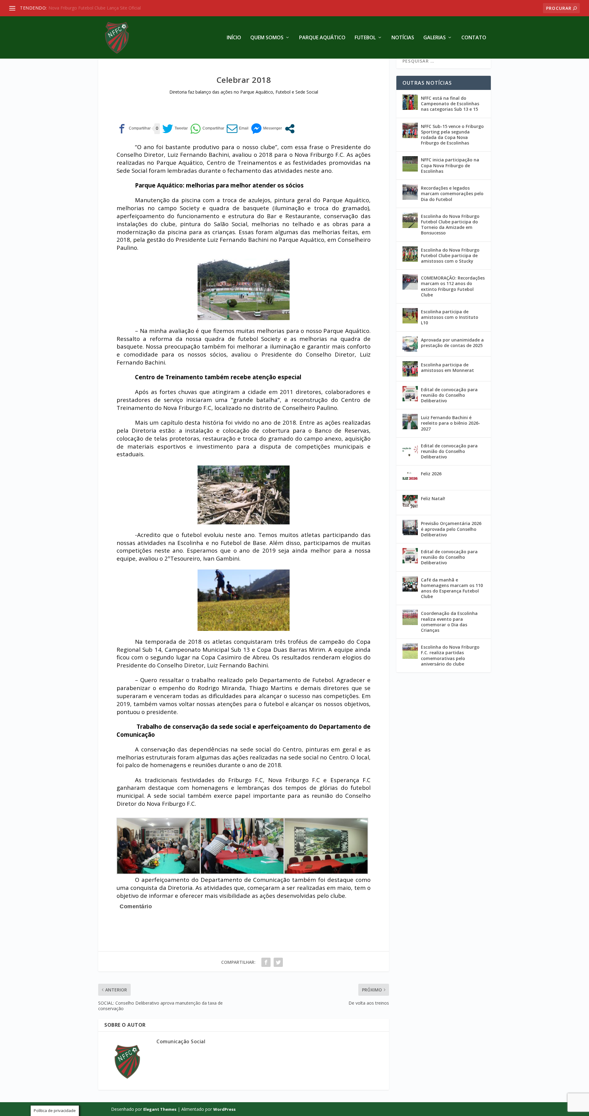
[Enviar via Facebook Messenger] (266, 128)
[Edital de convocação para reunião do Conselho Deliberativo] (410, 393)
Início (234, 38)
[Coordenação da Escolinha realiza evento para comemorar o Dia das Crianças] (410, 617)
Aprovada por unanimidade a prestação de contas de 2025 (452, 342)
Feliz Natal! (433, 498)
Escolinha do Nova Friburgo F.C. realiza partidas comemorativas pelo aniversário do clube (450, 655)
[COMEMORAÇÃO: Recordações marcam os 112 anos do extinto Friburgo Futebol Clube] (410, 282)
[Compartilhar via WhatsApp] (207, 128)
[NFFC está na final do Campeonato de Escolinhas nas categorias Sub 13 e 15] (410, 102)
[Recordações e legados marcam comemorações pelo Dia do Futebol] (410, 192)
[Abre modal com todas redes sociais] (289, 128)
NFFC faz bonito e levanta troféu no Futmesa (96, 8)
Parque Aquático (322, 38)
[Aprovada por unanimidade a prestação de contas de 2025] (410, 344)
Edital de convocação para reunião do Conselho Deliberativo (449, 395)
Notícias (402, 38)
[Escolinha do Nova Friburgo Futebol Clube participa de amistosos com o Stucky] (410, 254)
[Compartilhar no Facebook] (134, 128)
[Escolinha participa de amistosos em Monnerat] (410, 369)
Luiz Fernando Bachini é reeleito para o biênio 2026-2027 (450, 423)
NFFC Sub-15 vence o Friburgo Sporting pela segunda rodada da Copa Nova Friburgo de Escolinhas (452, 134)
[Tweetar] (175, 128)
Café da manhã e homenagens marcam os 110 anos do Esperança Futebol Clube (452, 588)
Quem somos (266, 38)
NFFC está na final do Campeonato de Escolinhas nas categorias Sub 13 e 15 (450, 103)
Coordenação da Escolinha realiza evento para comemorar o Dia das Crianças (449, 621)
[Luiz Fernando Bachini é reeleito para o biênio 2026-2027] (410, 421)
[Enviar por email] (237, 128)
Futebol (365, 38)
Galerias (434, 38)
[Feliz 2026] (410, 477)
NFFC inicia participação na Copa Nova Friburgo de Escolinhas (450, 165)
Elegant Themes (159, 1109)
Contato (473, 38)
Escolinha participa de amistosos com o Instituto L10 (449, 317)
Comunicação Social (180, 1041)
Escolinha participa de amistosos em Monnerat (447, 367)
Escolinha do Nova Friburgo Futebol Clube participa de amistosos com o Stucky (450, 255)
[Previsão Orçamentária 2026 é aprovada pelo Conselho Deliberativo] (410, 527)
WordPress (224, 1109)
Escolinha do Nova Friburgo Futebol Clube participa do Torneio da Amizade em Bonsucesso (450, 224)
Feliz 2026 (431, 474)
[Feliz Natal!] (410, 502)
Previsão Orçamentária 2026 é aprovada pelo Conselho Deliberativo (451, 528)
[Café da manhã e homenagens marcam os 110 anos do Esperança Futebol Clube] (410, 584)
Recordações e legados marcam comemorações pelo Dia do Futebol (452, 193)
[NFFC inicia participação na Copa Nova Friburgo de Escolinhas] (410, 164)
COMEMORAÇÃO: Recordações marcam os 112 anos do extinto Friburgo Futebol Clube (453, 286)
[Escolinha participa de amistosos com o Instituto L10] (410, 315)
